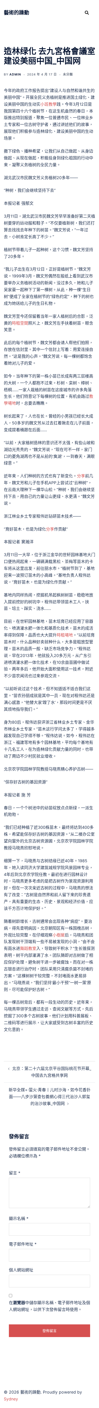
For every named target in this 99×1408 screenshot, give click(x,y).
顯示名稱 (18, 1218)
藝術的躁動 (16, 13)
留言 (14, 1172)
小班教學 (48, 104)
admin (15, 74)
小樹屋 (59, 934)
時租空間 (20, 323)
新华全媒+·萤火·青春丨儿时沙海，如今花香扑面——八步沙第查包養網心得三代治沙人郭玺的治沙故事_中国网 (50, 1096)
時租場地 (65, 634)
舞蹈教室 (28, 948)
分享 (81, 475)
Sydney (11, 1398)
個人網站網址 (21, 1269)
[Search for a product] (87, 13)
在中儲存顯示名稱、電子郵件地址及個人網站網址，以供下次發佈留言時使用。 (49, 1306)
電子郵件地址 (23, 1244)
